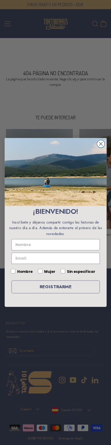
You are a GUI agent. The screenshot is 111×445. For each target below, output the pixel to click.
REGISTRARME (55, 286)
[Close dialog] (101, 144)
